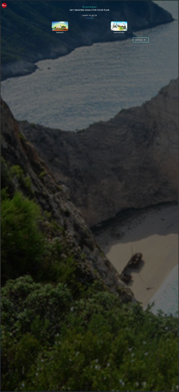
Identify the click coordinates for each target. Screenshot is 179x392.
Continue (139, 40)
